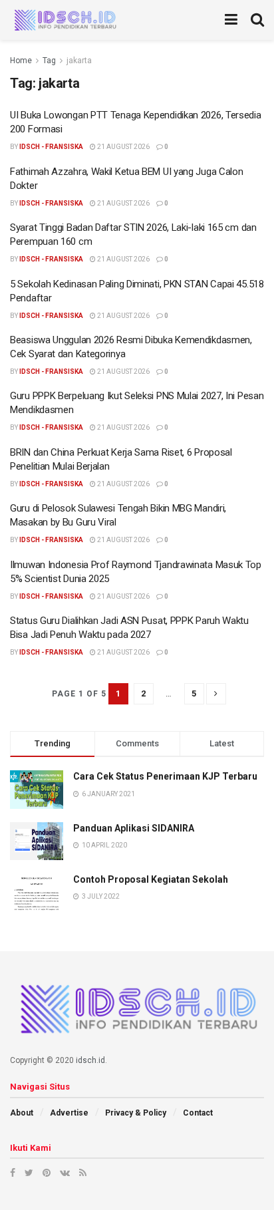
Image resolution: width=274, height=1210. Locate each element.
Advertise (69, 1113)
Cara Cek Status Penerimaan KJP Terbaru (165, 776)
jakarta (79, 60)
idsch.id (90, 1060)
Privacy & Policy (135, 1113)
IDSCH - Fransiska (51, 146)
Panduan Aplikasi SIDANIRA (133, 828)
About (21, 1113)
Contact (198, 1113)
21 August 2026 (123, 146)
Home (21, 60)
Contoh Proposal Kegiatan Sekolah (150, 879)
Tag (49, 60)
